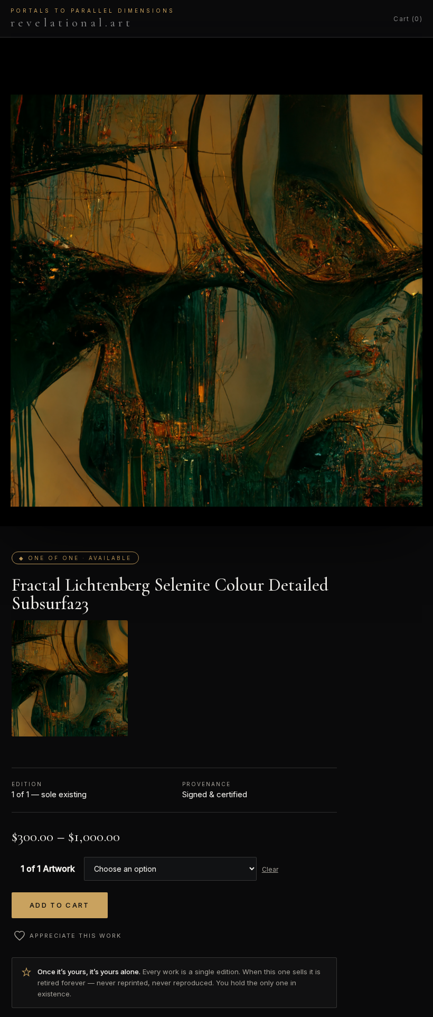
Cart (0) (407, 19)
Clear (270, 869)
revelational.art (93, 18)
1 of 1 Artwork (48, 868)
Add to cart (60, 905)
